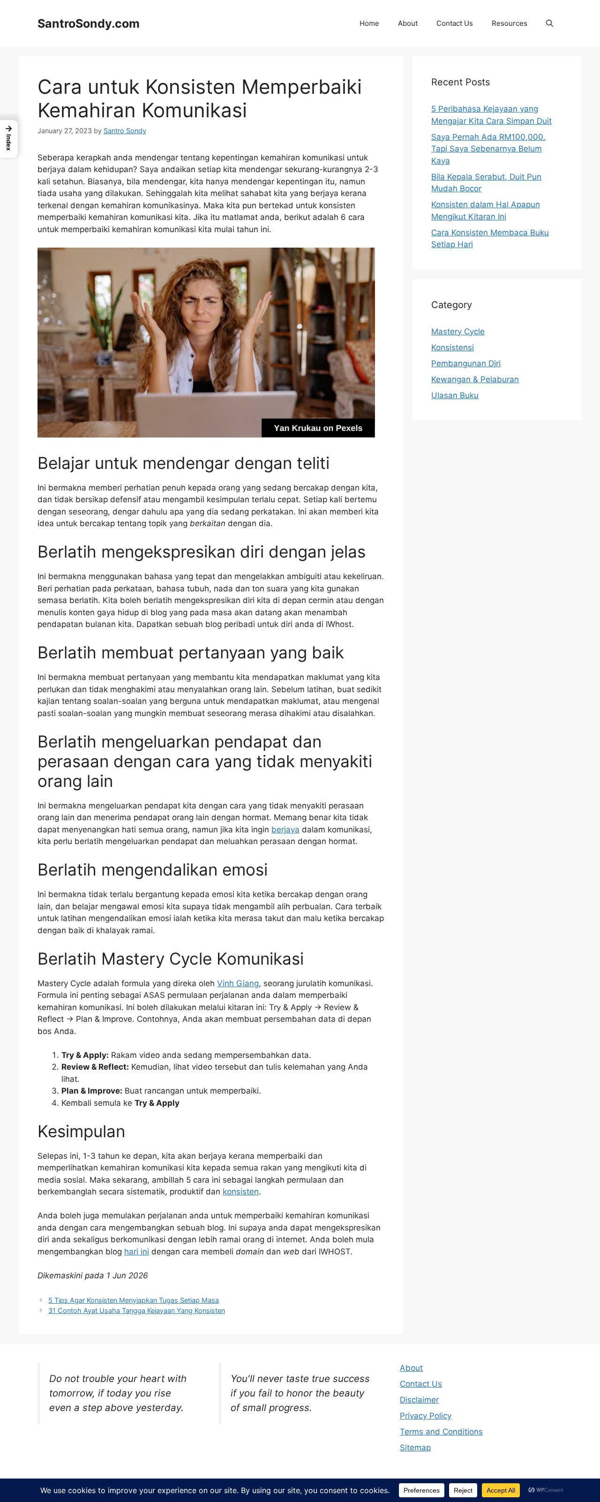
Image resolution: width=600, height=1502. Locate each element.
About (408, 23)
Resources (509, 23)
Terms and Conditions (441, 1431)
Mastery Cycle (458, 331)
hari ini (136, 1251)
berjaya (285, 829)
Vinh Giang (238, 983)
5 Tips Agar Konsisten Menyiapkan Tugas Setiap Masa (133, 1300)
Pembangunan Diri (466, 363)
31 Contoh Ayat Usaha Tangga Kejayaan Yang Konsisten (136, 1310)
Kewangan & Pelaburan (475, 379)
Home (369, 23)
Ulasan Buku (455, 395)
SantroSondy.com (89, 23)
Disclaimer (419, 1399)
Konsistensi (452, 347)
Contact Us (454, 23)
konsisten (241, 1191)
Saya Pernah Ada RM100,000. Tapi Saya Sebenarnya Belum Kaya (488, 149)
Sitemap (415, 1447)
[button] (549, 23)
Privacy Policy (425, 1415)
